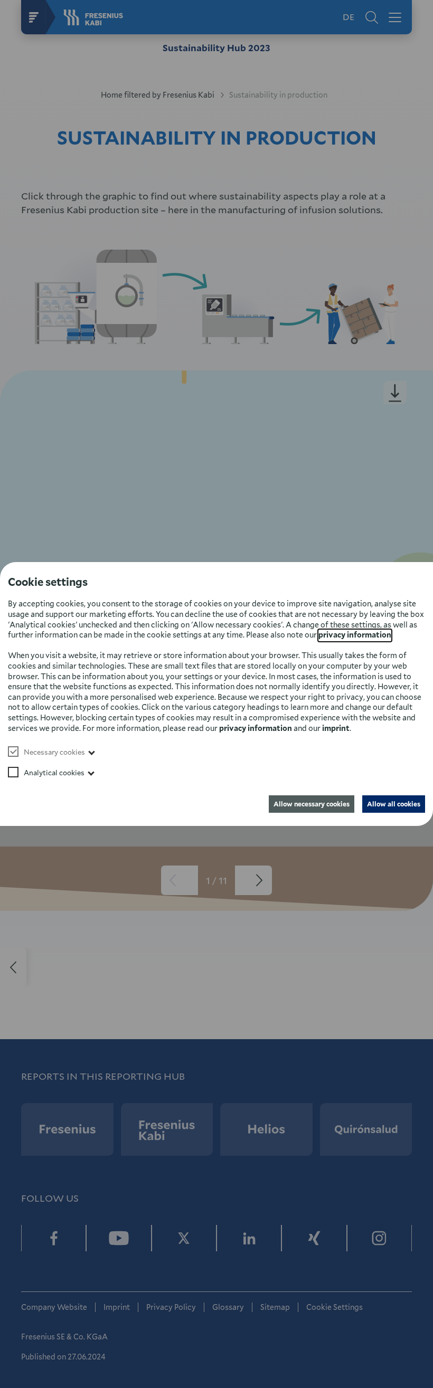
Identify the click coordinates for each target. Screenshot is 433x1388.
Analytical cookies (54, 772)
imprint (336, 728)
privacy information (354, 635)
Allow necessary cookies (312, 804)
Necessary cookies (54, 752)
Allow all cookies (393, 804)
